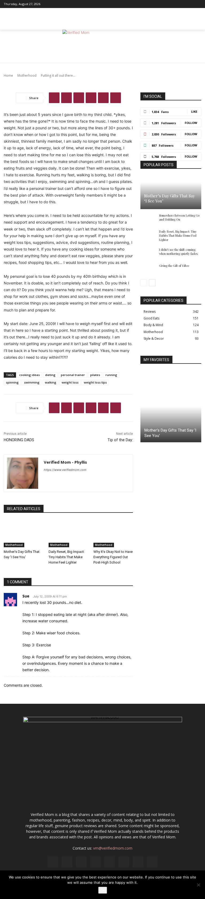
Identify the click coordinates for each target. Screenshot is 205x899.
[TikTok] (183, 4)
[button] (196, 24)
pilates (95, 375)
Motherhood (14, 545)
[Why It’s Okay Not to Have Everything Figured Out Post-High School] (113, 534)
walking (50, 382)
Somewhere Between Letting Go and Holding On (179, 217)
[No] (198, 885)
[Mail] (170, 4)
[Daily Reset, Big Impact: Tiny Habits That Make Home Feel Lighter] (68, 534)
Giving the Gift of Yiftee (174, 266)
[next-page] (152, 282)
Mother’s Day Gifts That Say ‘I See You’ (169, 198)
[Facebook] (149, 4)
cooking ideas (29, 375)
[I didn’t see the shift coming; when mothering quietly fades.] (148, 253)
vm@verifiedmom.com (112, 848)
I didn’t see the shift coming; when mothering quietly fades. (178, 252)
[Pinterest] (177, 4)
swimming (32, 382)
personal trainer (73, 375)
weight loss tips (95, 382)
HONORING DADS (19, 439)
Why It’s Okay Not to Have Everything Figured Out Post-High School (113, 557)
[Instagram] (156, 4)
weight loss (70, 382)
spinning (12, 382)
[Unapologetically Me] (102, 46)
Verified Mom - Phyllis (65, 462)
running (111, 375)
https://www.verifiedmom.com (65, 470)
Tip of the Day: (120, 439)
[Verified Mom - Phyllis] (22, 473)
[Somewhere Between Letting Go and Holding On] (148, 219)
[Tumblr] (115, 97)
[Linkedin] (163, 4)
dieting (50, 375)
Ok (102, 890)
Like (194, 112)
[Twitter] (190, 4)
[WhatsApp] (91, 97)
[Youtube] (197, 4)
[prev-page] (143, 282)
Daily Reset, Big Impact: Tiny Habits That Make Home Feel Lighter (67, 557)
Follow (191, 123)
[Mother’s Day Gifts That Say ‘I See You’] (23, 534)
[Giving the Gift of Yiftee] (148, 269)
